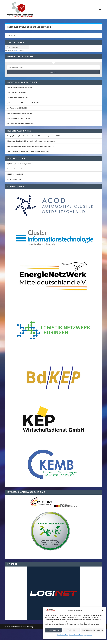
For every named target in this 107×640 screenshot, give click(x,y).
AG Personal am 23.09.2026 (17, 108)
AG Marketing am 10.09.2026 (17, 97)
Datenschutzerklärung (76, 635)
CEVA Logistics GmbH (15, 179)
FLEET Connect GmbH (15, 174)
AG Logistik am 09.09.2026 (16, 92)
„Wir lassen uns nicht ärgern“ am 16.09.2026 (23, 103)
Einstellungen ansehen (92, 630)
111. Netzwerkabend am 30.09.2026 (19, 113)
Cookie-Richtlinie (62, 635)
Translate (21, 50)
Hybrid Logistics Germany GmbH (19, 164)
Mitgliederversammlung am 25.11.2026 (20, 123)
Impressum (88, 635)
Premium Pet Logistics (15, 169)
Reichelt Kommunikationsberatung (22, 627)
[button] (103, 610)
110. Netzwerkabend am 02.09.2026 (19, 87)
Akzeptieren (53, 630)
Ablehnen (71, 630)
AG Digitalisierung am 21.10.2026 (19, 118)
